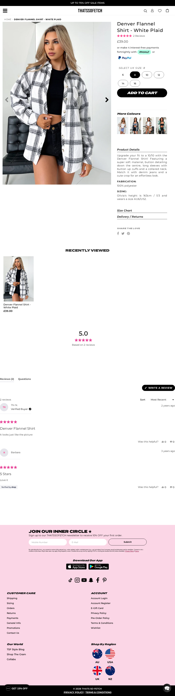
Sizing (10, 603)
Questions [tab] (24, 379)
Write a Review (161, 388)
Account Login (99, 598)
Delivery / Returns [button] (130, 216)
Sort (143, 399)
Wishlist (95, 628)
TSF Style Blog (15, 649)
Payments (12, 618)
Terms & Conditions (102, 623)
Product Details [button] (128, 149)
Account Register (100, 603)
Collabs (11, 659)
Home (7, 19)
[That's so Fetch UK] (97, 670)
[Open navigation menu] (5, 10)
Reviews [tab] (7, 379)
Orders (11, 608)
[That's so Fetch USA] (110, 653)
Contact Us (13, 633)
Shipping (12, 598)
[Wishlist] (159, 10)
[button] (152, 10)
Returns (11, 613)
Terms (137, 551)
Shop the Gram (16, 654)
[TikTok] (70, 581)
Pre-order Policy (100, 618)
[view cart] (167, 10)
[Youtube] (84, 581)
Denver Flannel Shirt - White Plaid (37, 19)
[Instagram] (77, 581)
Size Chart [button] (124, 210)
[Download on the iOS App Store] (76, 568)
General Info (14, 623)
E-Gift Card (97, 608)
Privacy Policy (98, 613)
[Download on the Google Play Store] (98, 568)
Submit (128, 542)
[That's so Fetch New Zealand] (110, 670)
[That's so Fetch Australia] (97, 653)
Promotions (13, 628)
